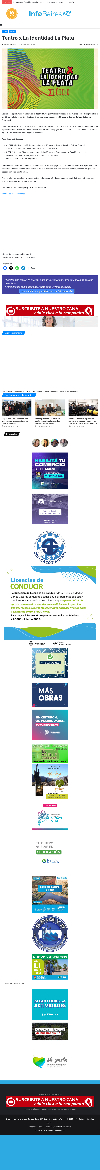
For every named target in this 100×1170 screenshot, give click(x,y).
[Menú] (1, 25)
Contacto (49, 1131)
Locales (12, 31)
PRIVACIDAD (40, 1131)
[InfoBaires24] (50, 13)
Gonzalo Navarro (9, 44)
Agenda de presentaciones (13, 194)
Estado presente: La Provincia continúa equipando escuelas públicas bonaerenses (47, 421)
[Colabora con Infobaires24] (50, 285)
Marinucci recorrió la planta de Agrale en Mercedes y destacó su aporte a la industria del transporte (83, 421)
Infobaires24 (60, 1131)
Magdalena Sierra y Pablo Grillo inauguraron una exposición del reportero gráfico (15, 421)
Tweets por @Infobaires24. (14, 983)
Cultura (5, 31)
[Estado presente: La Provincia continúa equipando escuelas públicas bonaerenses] (50, 407)
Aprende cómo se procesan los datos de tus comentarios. (58, 392)
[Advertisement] (50, 1152)
